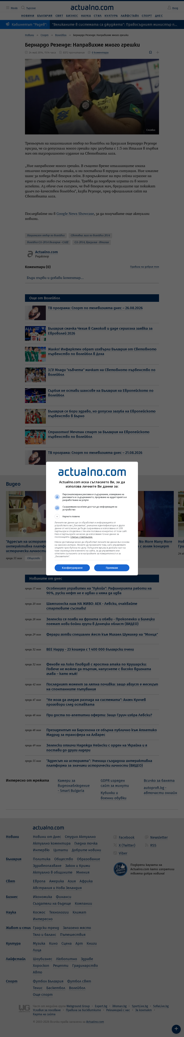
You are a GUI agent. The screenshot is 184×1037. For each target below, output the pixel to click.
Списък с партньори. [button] (81, 536)
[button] (92, 516)
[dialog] (92, 518)
